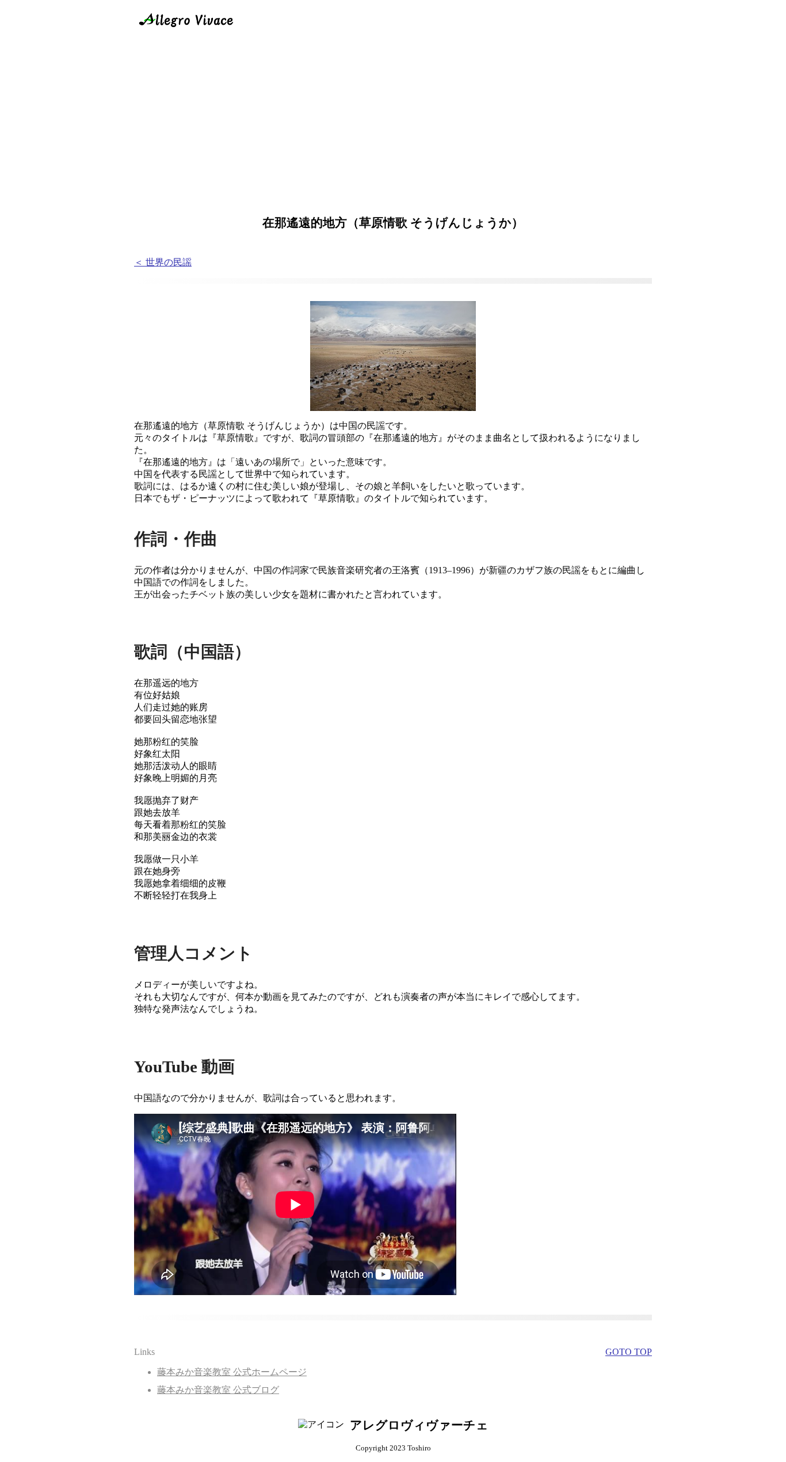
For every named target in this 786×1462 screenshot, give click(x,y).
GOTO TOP (628, 1352)
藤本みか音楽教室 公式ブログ (218, 1390)
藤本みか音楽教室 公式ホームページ (232, 1372)
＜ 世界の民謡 (163, 262)
